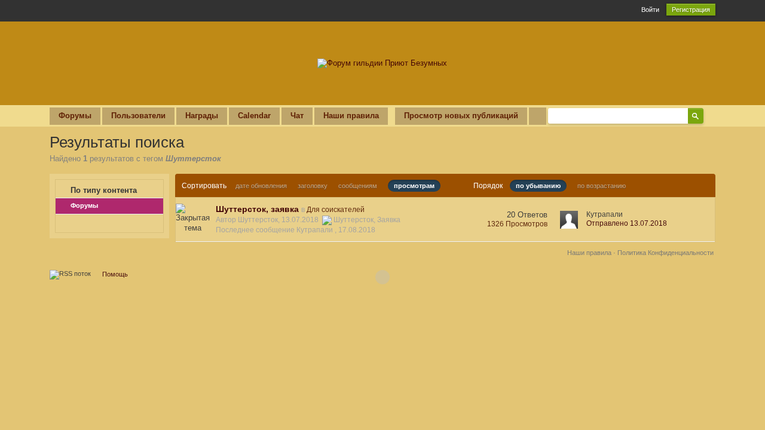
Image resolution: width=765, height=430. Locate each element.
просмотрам (414, 185)
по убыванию (538, 185)
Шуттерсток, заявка (257, 209)
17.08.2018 (356, 230)
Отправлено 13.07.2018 (626, 223)
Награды (201, 115)
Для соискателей (336, 209)
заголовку (313, 185)
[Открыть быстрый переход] (537, 116)
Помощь (115, 274)
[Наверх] (382, 277)
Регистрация (691, 9)
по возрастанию (601, 185)
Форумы (75, 115)
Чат (297, 115)
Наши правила (351, 115)
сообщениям (357, 185)
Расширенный (710, 115)
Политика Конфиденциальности (665, 252)
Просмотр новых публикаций (461, 115)
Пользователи (138, 115)
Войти (650, 9)
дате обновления (261, 185)
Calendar (254, 115)
